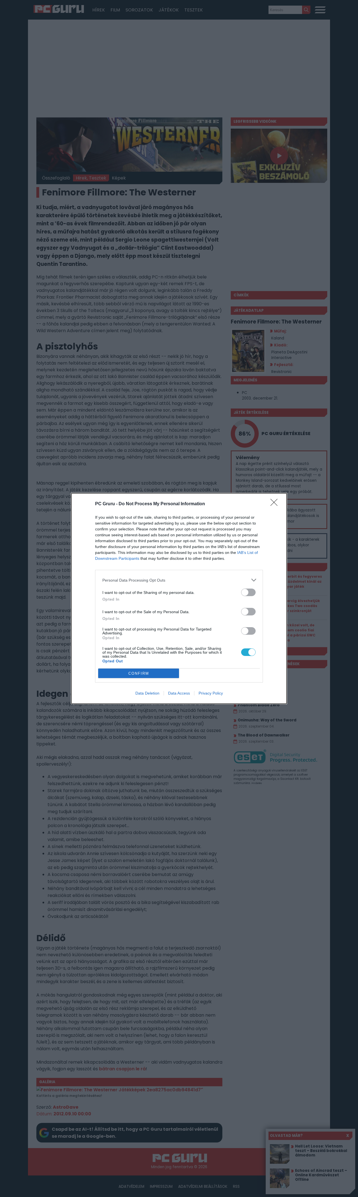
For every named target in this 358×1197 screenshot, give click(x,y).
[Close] (275, 504)
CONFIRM (138, 673)
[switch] (248, 592)
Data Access (179, 693)
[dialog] (179, 598)
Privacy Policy (211, 693)
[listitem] (179, 580)
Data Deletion (147, 693)
